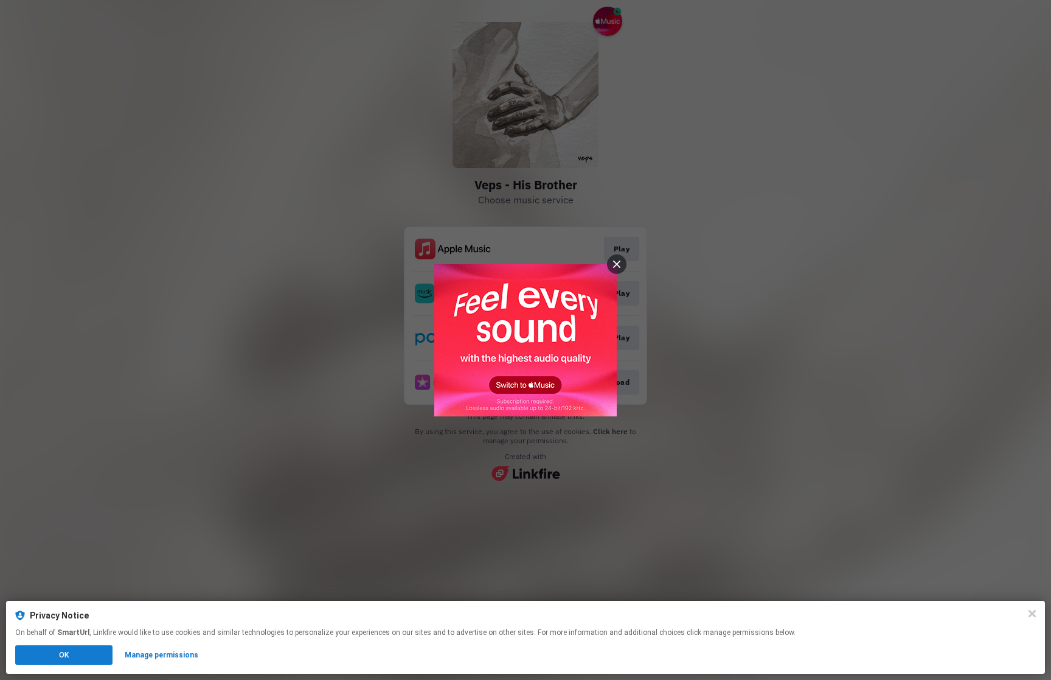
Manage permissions (161, 655)
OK (64, 655)
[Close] (1032, 613)
